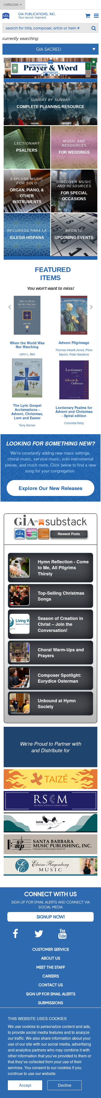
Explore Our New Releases (50, 488)
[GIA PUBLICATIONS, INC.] (5, 15)
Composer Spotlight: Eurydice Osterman (59, 678)
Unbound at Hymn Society (57, 703)
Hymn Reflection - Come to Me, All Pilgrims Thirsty (63, 567)
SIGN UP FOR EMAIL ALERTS (50, 994)
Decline (64, 1085)
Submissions (50, 1002)
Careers (50, 976)
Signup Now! (51, 916)
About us (50, 958)
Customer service (50, 949)
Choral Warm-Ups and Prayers (61, 652)
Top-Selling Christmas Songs (61, 596)
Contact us (50, 985)
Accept (25, 1085)
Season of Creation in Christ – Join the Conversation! (60, 624)
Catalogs (12, 4)
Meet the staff (50, 967)
